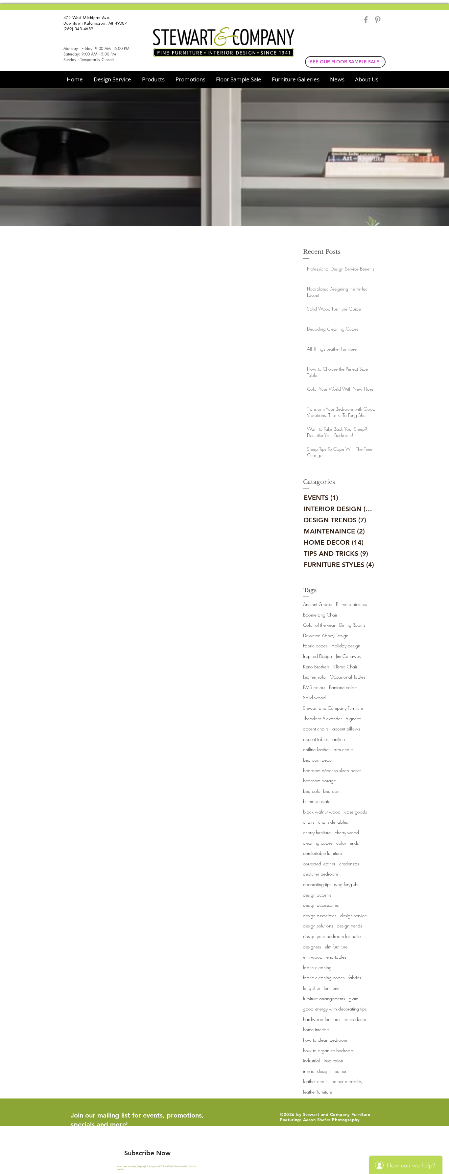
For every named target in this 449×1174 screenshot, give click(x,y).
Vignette (353, 718)
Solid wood (314, 697)
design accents (317, 895)
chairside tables (333, 822)
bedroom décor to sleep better (332, 770)
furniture (331, 988)
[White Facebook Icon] (304, 1160)
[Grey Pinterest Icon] (377, 19)
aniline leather (316, 749)
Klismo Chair (345, 666)
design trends (349, 926)
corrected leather (319, 863)
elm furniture (336, 947)
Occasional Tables (347, 677)
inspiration (333, 1060)
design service (353, 915)
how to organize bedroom (328, 1050)
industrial (311, 1060)
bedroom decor (318, 760)
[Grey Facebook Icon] (365, 19)
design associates (319, 915)
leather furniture (317, 1092)
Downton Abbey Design (325, 635)
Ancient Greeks (317, 604)
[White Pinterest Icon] (315, 1160)
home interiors (316, 1029)
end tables (336, 957)
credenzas (349, 863)
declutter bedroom (320, 874)
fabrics (354, 977)
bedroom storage (319, 780)
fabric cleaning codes (323, 977)
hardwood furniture (321, 1019)
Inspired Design (317, 656)
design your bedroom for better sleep (335, 936)
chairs (308, 822)
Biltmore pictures (351, 604)
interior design (316, 1071)
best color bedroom (322, 791)
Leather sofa (314, 677)
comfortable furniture (322, 853)
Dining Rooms (352, 625)
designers (312, 947)
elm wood (312, 957)
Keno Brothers (316, 666)
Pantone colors (343, 687)
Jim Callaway (348, 656)
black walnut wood (322, 812)
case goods (355, 812)
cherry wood (347, 832)
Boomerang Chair (320, 615)
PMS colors (314, 687)
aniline (338, 739)
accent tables (315, 739)
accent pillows (346, 729)
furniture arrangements (324, 998)
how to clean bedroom (325, 1040)
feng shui (311, 988)
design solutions (318, 926)
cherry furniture (317, 832)
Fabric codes (315, 645)
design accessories (321, 905)
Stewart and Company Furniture (333, 708)
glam (353, 998)
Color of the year (319, 625)
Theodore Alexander (322, 718)
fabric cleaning (317, 967)
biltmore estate (316, 801)
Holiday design (345, 645)
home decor (354, 1019)
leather (340, 1071)
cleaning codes (317, 843)
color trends (347, 843)
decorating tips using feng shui (332, 884)
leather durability (346, 1081)
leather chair (315, 1081)
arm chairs (343, 749)
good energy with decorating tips (334, 1009)
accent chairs (315, 729)
